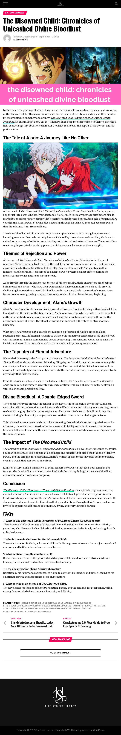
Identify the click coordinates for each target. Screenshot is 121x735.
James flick (22, 39)
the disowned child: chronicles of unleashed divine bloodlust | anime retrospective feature (54, 606)
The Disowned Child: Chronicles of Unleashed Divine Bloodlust (38, 490)
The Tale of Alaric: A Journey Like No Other (27, 612)
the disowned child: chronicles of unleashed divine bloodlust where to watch (47, 609)
